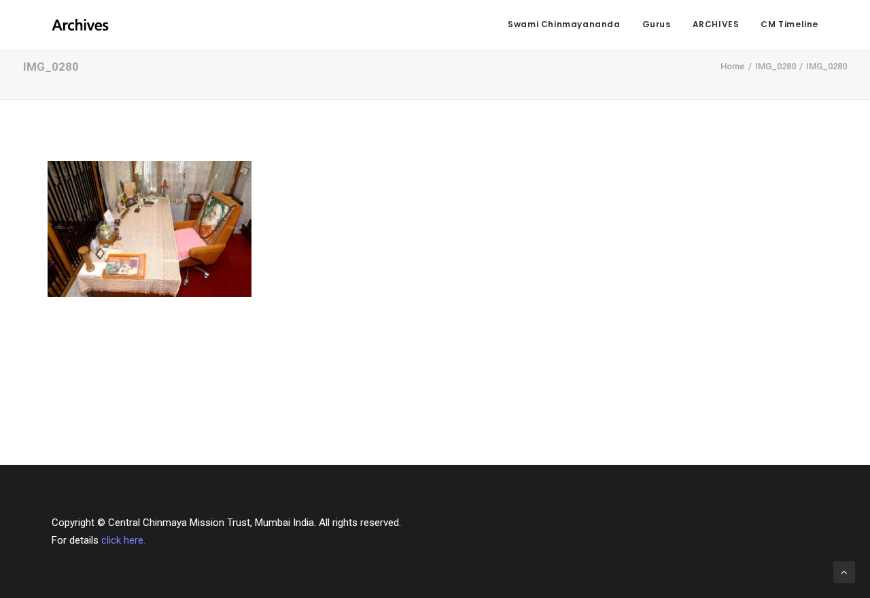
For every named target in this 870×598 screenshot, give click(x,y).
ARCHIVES (716, 24)
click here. (123, 540)
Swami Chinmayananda (564, 24)
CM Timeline (789, 24)
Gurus (656, 24)
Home (732, 66)
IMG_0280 (775, 66)
